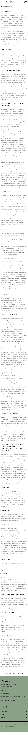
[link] (6, 681)
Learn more (13, 726)
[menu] (2, 2)
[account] (21, 2)
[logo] (14, 2)
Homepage (8, 673)
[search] (6, 1)
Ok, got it (3, 729)
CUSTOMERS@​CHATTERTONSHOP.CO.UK (14, 697)
